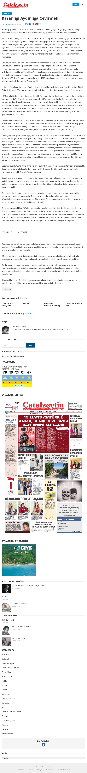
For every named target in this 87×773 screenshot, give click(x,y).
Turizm (5, 716)
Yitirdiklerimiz (7, 733)
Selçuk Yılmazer (8, 698)
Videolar (5, 725)
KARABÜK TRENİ (8, 620)
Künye (39, 770)
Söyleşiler (6, 703)
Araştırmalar (7, 654)
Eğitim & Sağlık (8, 663)
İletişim (30, 770)
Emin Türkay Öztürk (10, 667)
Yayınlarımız (50, 770)
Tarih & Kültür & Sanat (11, 711)
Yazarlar (5, 729)
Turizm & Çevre (8, 720)
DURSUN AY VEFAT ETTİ (21, 638)
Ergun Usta (7, 13)
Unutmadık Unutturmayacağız (52, 304)
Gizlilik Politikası (64, 770)
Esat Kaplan (7, 676)
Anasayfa (20, 770)
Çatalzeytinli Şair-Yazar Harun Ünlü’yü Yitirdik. (28, 585)
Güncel (4, 685)
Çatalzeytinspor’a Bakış (74, 304)
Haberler (5, 689)
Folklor (5, 681)
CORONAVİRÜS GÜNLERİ (21, 627)
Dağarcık (5, 659)
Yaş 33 (26, 303)
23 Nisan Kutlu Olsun (19, 604)
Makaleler (6, 694)
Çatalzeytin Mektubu (46, 766)
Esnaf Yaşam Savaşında (7, 304)
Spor (4, 707)
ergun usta (7, 289)
